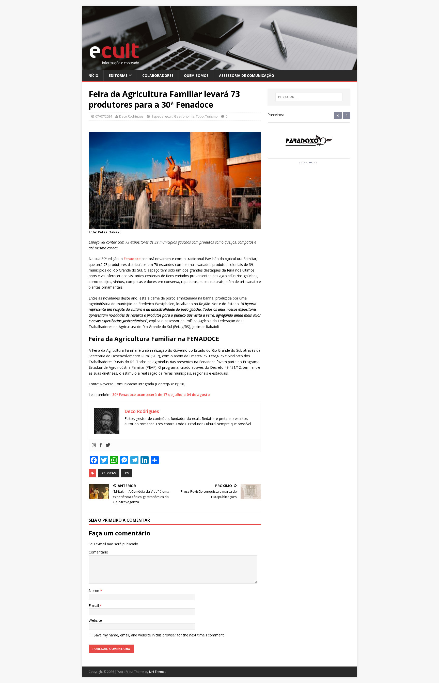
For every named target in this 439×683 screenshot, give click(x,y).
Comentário (98, 552)
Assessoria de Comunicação (246, 75)
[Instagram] (93, 445)
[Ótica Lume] (309, 145)
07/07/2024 (103, 116)
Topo (200, 116)
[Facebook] (101, 445)
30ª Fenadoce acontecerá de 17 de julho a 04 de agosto (161, 394)
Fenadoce (132, 258)
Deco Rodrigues (131, 116)
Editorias (118, 75)
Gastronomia (184, 116)
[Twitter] (108, 445)
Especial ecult (162, 116)
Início (92, 75)
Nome (94, 590)
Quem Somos (196, 75)
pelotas (109, 473)
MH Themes (157, 672)
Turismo (211, 116)
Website (95, 620)
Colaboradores (158, 75)
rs (127, 473)
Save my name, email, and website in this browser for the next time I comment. (159, 635)
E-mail (94, 605)
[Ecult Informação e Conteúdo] (219, 67)
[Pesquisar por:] (309, 97)
